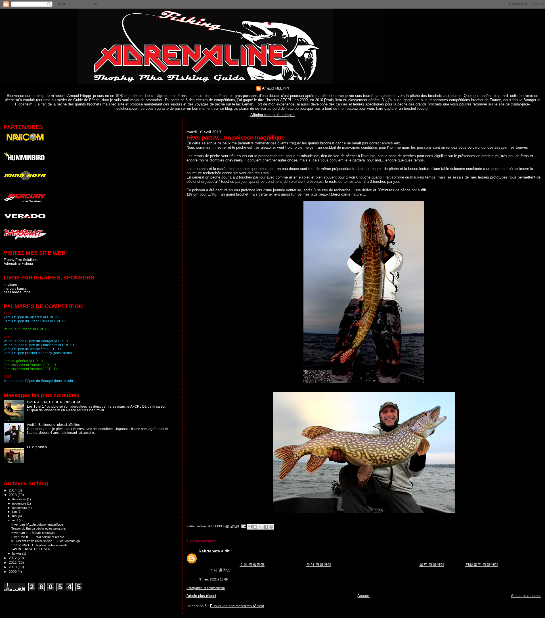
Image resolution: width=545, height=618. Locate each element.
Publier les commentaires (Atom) (237, 606)
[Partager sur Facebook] (266, 527)
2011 (13, 562)
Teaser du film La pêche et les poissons (38, 528)
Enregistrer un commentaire (205, 588)
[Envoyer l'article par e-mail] (243, 526)
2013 (13, 495)
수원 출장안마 (252, 564)
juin (15, 511)
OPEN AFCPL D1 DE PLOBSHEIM (53, 402)
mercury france (15, 288)
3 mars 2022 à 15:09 (213, 579)
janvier (17, 553)
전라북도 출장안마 (481, 564)
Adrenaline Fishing (18, 263)
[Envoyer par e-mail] (250, 527)
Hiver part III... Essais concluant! (33, 532)
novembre (19, 503)
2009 (13, 571)
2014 (13, 490)
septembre (20, 507)
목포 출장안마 (431, 564)
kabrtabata (209, 551)
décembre (19, 499)
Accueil (363, 596)
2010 (13, 567)
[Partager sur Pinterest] (271, 527)
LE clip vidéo (37, 447)
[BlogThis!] (255, 527)
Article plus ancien (526, 596)
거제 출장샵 (220, 570)
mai (15, 516)
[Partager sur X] (260, 527)
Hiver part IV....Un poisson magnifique (37, 524)
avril (15, 520)
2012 (13, 558)
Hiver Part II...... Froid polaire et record (37, 537)
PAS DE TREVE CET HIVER (31, 549)
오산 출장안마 (318, 564)
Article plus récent (201, 596)
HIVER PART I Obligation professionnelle (39, 545)
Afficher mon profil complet (272, 115)
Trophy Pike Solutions (20, 260)
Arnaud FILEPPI (275, 88)
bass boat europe (17, 292)
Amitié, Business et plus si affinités (53, 424)
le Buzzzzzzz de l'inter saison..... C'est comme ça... (46, 541)
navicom (10, 285)
